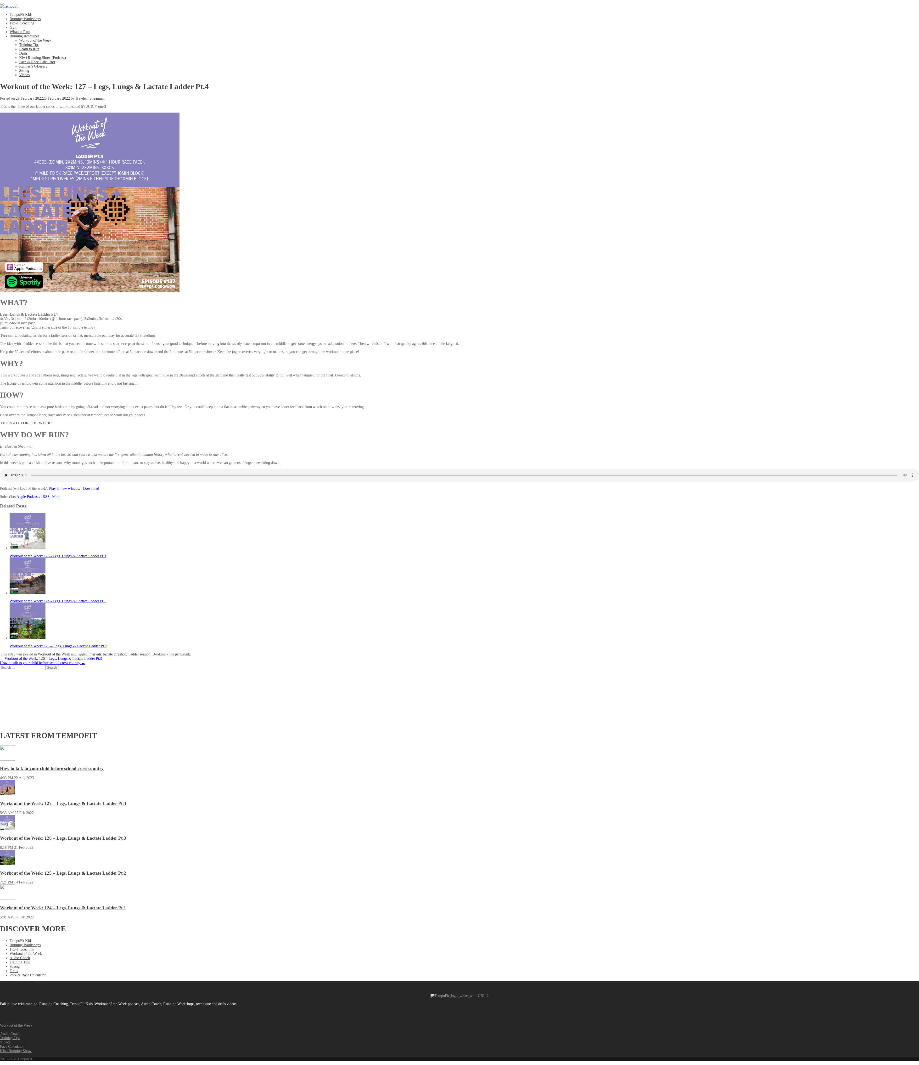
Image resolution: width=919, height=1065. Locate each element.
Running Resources (24, 36)
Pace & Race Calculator (37, 62)
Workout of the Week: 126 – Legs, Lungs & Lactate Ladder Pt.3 (51, 658)
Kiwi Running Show (16, 1051)
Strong (24, 70)
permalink (182, 654)
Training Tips (29, 45)
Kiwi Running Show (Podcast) (42, 58)
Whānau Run (20, 32)
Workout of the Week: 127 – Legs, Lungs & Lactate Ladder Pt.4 (63, 803)
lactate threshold (115, 654)
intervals (95, 654)
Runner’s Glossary (33, 66)
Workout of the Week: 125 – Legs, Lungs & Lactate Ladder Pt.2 (63, 873)
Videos (24, 75)
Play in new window (64, 488)
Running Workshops (25, 19)
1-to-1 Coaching (22, 23)
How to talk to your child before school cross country (42, 663)
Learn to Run (29, 49)
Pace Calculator (12, 1046)
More (56, 497)
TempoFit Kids (21, 14)
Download (91, 488)
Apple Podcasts (28, 497)
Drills (23, 53)
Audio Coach (20, 958)
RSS (46, 497)
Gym (13, 27)
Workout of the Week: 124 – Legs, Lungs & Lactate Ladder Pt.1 (63, 907)
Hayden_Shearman (90, 98)
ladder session (140, 654)
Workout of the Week (35, 40)
